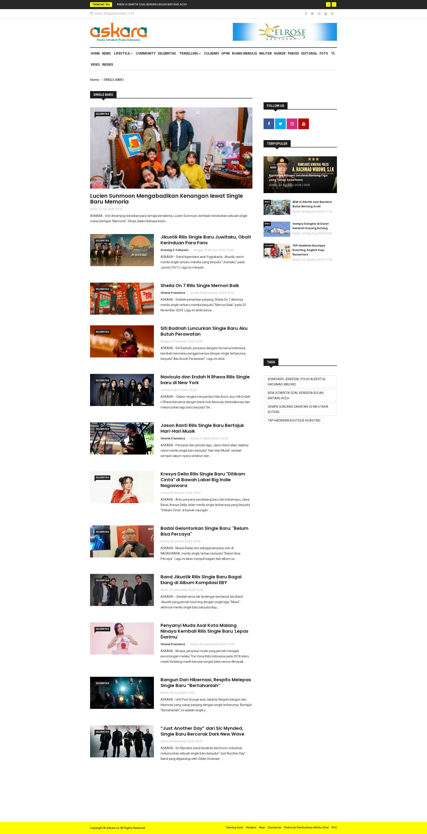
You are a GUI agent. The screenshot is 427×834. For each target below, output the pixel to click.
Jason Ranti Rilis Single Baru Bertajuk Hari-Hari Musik (202, 428)
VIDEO (95, 64)
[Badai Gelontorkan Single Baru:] (122, 541)
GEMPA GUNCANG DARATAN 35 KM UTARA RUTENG (298, 409)
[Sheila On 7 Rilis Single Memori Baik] (122, 298)
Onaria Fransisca (173, 293)
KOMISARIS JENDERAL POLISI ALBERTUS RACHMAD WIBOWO (297, 381)
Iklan (262, 827)
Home (95, 53)
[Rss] (332, 13)
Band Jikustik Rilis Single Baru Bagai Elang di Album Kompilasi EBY (201, 580)
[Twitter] (312, 13)
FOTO (324, 53)
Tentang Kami (234, 827)
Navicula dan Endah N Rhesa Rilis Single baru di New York (205, 380)
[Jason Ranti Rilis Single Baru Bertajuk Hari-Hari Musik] (122, 438)
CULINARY (211, 53)
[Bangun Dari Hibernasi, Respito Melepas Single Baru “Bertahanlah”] (122, 693)
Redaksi (251, 827)
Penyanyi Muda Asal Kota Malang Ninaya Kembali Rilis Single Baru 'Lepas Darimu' (204, 631)
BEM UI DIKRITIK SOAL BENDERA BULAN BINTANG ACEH (295, 395)
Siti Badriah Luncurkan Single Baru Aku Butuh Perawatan (204, 331)
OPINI (225, 53)
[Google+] (319, 13)
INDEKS (107, 64)
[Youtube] (326, 13)
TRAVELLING (189, 53)
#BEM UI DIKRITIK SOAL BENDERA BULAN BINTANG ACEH (152, 4)
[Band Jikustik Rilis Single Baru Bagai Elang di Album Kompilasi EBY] (122, 590)
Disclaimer (274, 827)
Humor (280, 53)
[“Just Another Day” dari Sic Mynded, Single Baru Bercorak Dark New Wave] (122, 741)
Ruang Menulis (244, 53)
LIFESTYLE (122, 53)
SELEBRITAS (167, 53)
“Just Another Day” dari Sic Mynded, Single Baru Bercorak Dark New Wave (202, 731)
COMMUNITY (145, 53)
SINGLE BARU (114, 80)
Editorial (309, 53)
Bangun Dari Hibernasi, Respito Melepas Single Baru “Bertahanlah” (206, 683)
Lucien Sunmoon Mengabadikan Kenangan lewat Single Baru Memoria (166, 198)
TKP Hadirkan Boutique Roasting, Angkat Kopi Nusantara (308, 250)
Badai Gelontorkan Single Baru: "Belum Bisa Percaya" (204, 531)
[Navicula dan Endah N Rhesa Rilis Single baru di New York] (122, 390)
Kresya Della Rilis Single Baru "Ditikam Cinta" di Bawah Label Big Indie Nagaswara (203, 480)
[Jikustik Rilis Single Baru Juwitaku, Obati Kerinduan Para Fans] (122, 250)
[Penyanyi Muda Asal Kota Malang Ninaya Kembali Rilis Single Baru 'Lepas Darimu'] (122, 638)
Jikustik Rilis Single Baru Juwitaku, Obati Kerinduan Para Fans (206, 240)
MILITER (265, 53)
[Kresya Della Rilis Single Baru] (122, 487)
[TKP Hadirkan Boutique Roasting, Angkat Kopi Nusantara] (277, 251)
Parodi (293, 53)
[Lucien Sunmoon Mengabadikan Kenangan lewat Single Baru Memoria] (171, 148)
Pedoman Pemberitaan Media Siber (306, 827)
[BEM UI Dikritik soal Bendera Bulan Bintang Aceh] (277, 207)
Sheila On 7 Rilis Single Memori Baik (200, 285)
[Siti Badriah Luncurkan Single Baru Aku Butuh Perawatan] (122, 341)
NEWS (106, 53)
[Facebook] (306, 13)
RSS (334, 827)
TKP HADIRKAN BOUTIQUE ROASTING (294, 420)
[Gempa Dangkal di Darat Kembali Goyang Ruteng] (277, 229)
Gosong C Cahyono (174, 250)
